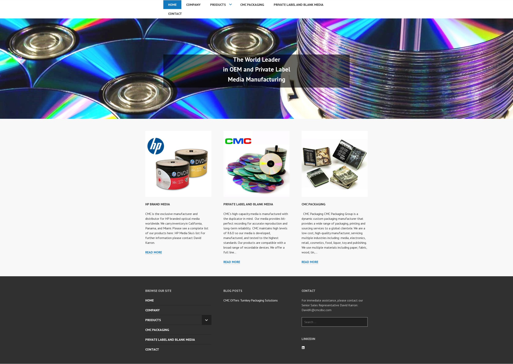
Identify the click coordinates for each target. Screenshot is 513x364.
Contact (175, 14)
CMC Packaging (252, 5)
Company (193, 5)
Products (218, 5)
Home (172, 5)
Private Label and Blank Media (298, 5)
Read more (153, 252)
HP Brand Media (157, 204)
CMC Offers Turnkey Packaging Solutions (250, 300)
